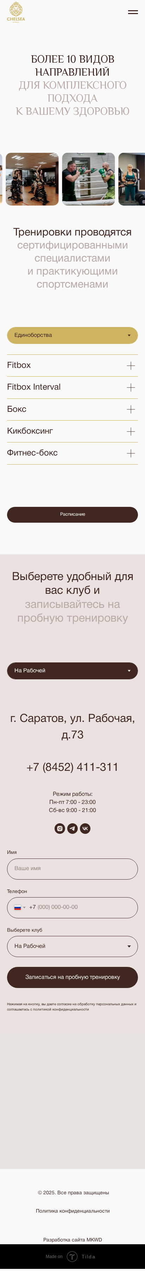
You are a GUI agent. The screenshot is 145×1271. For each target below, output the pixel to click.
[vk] (85, 828)
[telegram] (72, 828)
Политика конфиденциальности (73, 1211)
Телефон (17, 891)
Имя (12, 852)
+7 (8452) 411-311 (72, 768)
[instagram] (60, 828)
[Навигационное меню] (133, 12)
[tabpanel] (72, 409)
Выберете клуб (24, 930)
